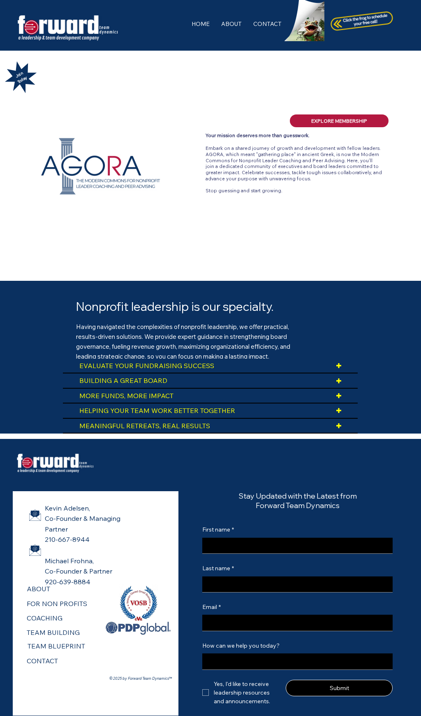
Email (211, 607)
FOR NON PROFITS (57, 603)
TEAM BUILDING (53, 632)
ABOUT (38, 589)
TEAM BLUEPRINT (56, 646)
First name (218, 529)
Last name (218, 568)
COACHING (44, 618)
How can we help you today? (241, 645)
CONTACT (42, 661)
